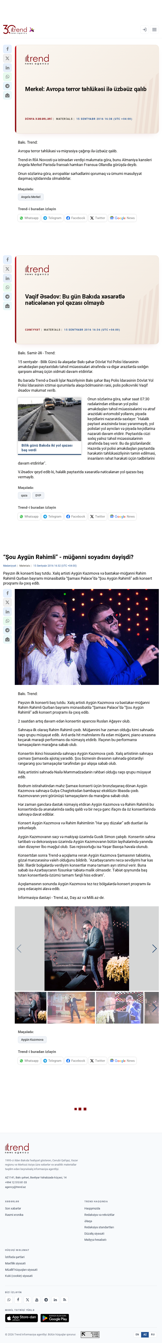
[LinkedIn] (55, 1300)
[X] (27, 1300)
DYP (38, 495)
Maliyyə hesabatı (95, 1239)
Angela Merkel (30, 197)
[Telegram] (46, 1300)
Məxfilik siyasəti (15, 1263)
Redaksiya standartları (99, 1227)
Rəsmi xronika (14, 1214)
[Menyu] (154, 29)
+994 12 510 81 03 (16, 1182)
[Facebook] (18, 1300)
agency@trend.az (15, 1187)
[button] (7, 49)
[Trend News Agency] (17, 1148)
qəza (24, 495)
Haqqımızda (92, 1208)
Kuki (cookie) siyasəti (18, 1276)
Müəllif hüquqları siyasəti (21, 1269)
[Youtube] (36, 1300)
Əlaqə (88, 1221)
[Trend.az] (18, 29)
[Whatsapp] (9, 1300)
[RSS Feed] (64, 1300)
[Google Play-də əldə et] (54, 1318)
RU (153, 1334)
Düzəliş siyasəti (94, 1233)
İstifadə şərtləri (14, 1257)
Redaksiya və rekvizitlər (99, 1214)
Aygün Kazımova (32, 1039)
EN (137, 1334)
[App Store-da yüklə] (21, 1318)
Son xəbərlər (13, 1208)
